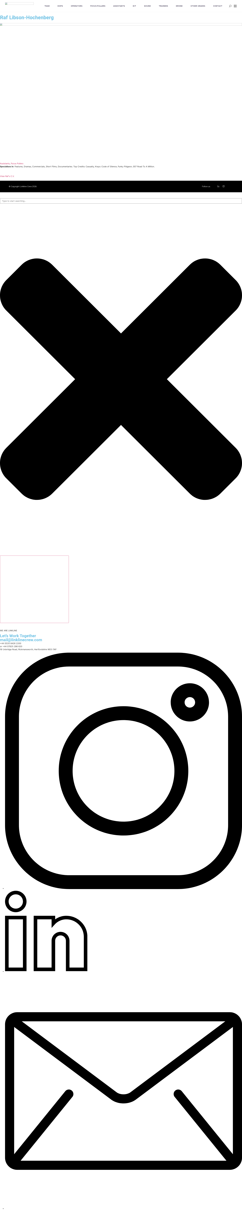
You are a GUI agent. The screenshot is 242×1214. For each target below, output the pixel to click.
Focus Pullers (97, 6)
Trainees (163, 6)
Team (47, 6)
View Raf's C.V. (7, 176)
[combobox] (121, 201)
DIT (134, 6)
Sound (147, 6)
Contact (217, 6)
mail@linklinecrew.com (21, 639)
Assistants (119, 6)
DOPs (60, 6)
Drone (179, 6)
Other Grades (198, 6)
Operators (76, 6)
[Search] (34, 589)
